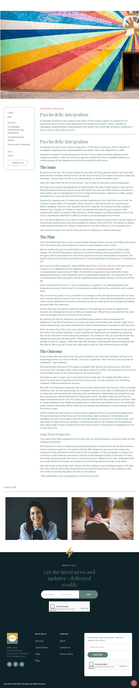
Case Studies (41, 647)
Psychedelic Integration (52, 108)
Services (39, 641)
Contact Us (65, 647)
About (62, 641)
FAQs (37, 654)
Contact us (18, 162)
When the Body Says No (103, 266)
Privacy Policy (66, 654)
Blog (37, 660)
